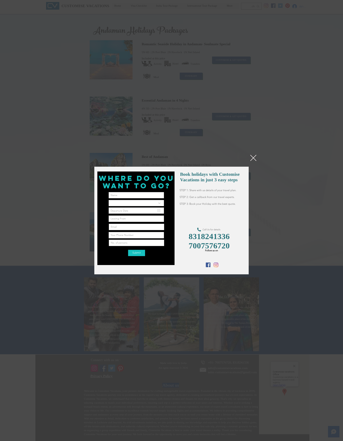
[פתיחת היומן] (158, 210)
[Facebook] (208, 265)
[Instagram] (216, 265)
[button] (253, 158)
